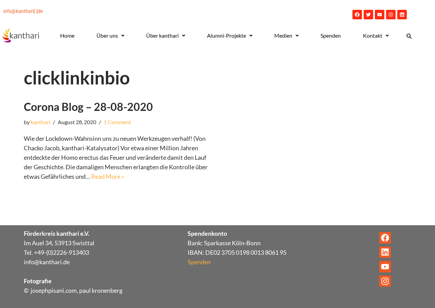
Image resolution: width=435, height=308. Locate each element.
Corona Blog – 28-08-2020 (88, 106)
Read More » (107, 176)
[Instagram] (391, 14)
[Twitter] (368, 14)
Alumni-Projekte (226, 35)
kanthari (40, 122)
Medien (283, 35)
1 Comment (117, 122)
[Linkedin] (402, 14)
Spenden (330, 35)
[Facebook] (357, 14)
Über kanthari (162, 35)
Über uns (107, 35)
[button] (110, 35)
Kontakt (372, 35)
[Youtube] (379, 14)
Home (67, 35)
